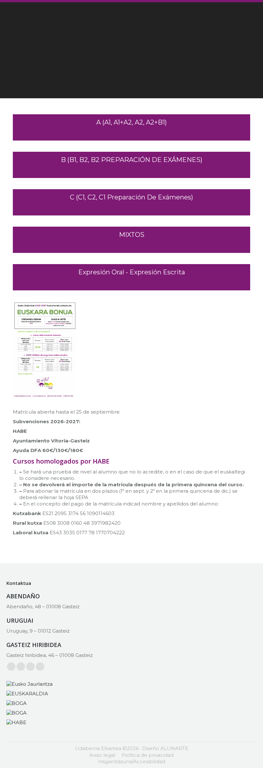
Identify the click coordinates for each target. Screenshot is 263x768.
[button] (131, 127)
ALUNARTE (174, 748)
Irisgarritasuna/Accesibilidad (131, 761)
